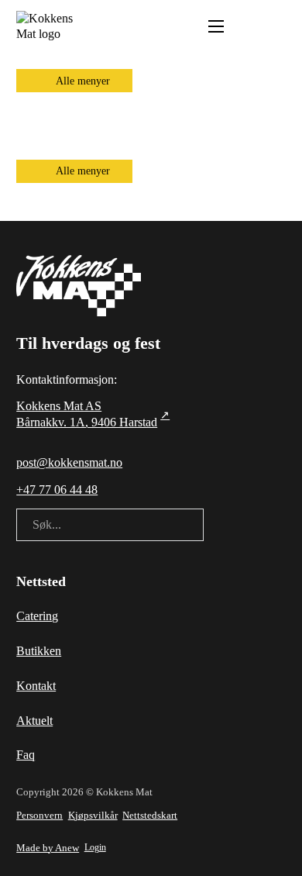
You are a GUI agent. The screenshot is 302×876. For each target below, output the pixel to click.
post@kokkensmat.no (69, 462)
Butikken (38, 650)
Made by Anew (47, 848)
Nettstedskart (149, 815)
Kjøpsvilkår (93, 815)
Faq (25, 754)
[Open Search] (246, 26)
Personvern (39, 815)
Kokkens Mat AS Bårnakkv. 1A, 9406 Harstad (86, 414)
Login (95, 847)
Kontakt (36, 685)
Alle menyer (83, 80)
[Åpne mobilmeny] (216, 26)
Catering (37, 616)
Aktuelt (34, 720)
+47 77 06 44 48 (57, 489)
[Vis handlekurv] (277, 26)
